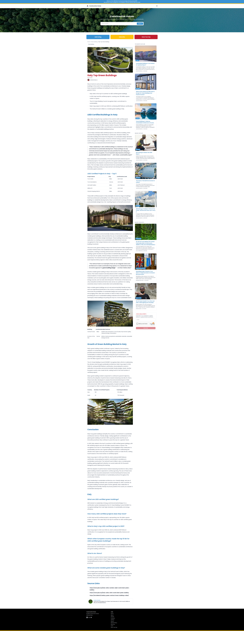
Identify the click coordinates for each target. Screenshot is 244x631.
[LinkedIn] (87, 617)
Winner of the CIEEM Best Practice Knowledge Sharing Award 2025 (122, 1)
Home (88, 41)
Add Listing (98, 37)
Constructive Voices (95, 6)
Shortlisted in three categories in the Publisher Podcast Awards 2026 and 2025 (122, 2)
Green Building (94, 41)
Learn (112, 625)
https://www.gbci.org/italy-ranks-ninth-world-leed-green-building (109, 592)
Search (140, 23)
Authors (112, 619)
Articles (112, 616)
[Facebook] (91, 617)
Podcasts (113, 618)
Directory (113, 624)
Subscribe (122, 37)
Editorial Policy (89, 615)
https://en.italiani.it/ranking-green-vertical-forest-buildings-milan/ (109, 595)
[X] (89, 617)
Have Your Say (146, 37)
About (112, 615)
